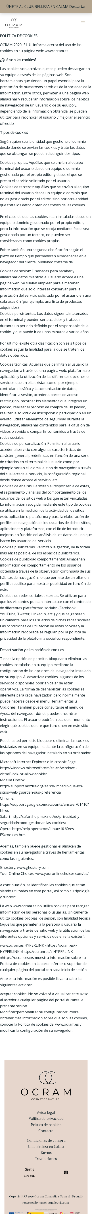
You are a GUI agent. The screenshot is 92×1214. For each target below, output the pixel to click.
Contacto (46, 1130)
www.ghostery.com (32, 867)
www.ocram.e (24, 905)
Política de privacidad (46, 1118)
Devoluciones (46, 1158)
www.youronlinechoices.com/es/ (62, 873)
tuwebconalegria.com (54, 1202)
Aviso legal (46, 1112)
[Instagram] (66, 1172)
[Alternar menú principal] (83, 23)
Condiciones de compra (46, 1140)
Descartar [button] (77, 6)
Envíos (46, 1152)
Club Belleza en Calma (46, 1146)
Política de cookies (46, 1124)
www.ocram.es (56, 50)
